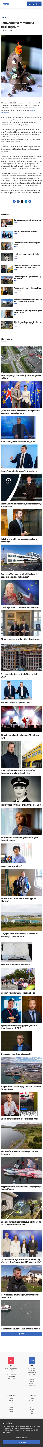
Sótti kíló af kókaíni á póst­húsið (15, 965)
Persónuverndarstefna (11, 1372)
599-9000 (12, 1378)
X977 (31, 1414)
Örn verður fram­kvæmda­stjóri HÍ (16, 1054)
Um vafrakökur (32, 1385)
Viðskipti (11, 1400)
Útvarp (11, 1411)
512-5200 (33, 1368)
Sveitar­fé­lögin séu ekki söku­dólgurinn (18, 442)
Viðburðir (31, 1405)
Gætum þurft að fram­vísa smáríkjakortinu (20, 608)
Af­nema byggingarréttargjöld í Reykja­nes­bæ (21, 639)
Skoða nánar (6, 1432)
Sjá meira (21, 1334)
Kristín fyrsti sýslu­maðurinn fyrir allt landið (21, 805)
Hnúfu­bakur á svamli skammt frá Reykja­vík (20, 1329)
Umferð (32, 1381)
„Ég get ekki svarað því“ (11, 866)
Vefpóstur (31, 1383)
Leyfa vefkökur (21, 1442)
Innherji (32, 1398)
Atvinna (32, 1403)
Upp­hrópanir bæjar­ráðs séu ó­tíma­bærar (19, 471)
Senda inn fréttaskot (32, 1388)
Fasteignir (31, 1400)
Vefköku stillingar (21, 1438)
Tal (31, 1416)
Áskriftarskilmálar (31, 1377)
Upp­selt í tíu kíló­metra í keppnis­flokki (18, 993)
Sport (11, 1403)
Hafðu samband (32, 1372)
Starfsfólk (31, 1379)
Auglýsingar (32, 1370)
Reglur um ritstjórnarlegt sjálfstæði (11, 1369)
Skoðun (11, 1407)
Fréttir (11, 1398)
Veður (31, 1407)
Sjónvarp (11, 1409)
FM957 (32, 1411)
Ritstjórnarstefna (32, 1374)
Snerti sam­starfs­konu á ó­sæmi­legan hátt (27, 220)
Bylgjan (32, 1409)
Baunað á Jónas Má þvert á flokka (25, 231)
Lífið (11, 1405)
